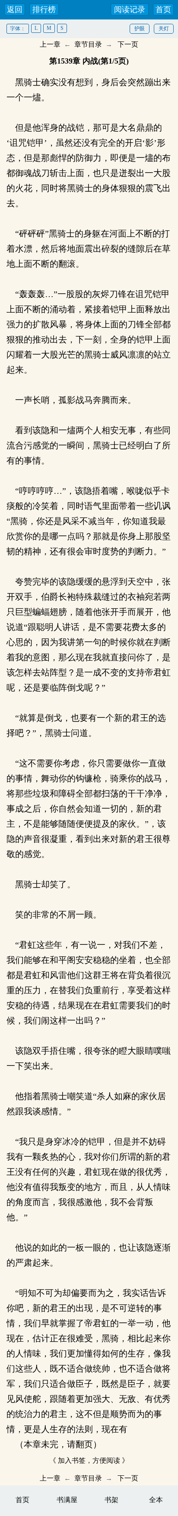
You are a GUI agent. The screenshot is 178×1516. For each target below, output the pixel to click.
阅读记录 (129, 9)
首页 (163, 9)
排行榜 (44, 9)
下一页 (128, 44)
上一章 (50, 44)
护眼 (139, 29)
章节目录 (88, 44)
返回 (14, 9)
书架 (111, 1499)
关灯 (164, 29)
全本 (156, 1499)
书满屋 (67, 1499)
